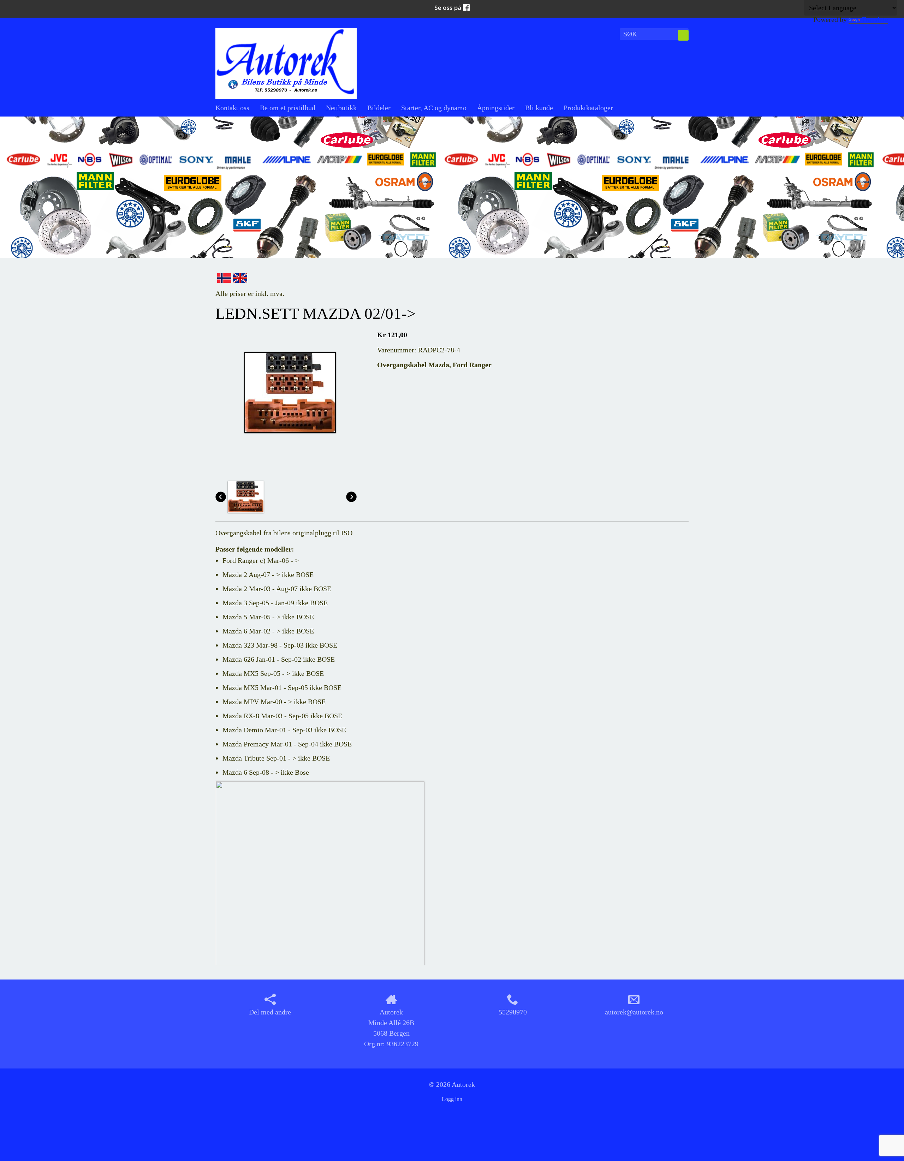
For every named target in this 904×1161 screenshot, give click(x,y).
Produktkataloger (588, 108)
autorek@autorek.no (634, 1012)
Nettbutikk (341, 108)
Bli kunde (539, 108)
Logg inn (452, 1099)
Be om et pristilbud (287, 108)
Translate (875, 19)
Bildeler (379, 108)
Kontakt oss (232, 108)
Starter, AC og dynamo (433, 108)
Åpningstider (496, 108)
